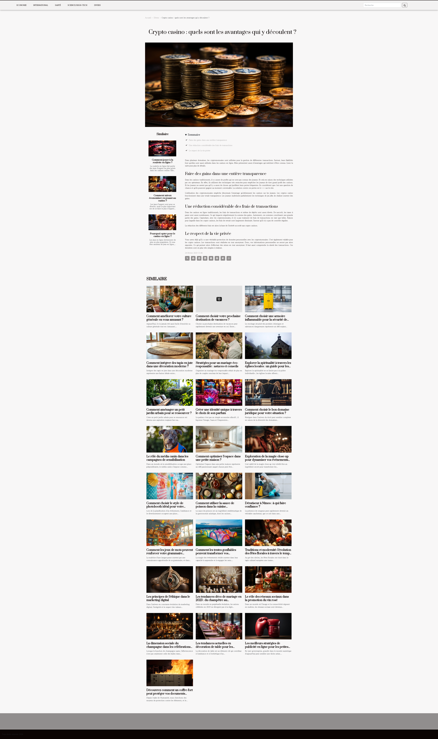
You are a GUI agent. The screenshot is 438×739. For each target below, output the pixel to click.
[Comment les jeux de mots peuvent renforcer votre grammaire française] (169, 532)
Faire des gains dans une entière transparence (208, 140)
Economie (21, 5)
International (40, 5)
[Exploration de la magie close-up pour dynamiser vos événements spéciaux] (268, 439)
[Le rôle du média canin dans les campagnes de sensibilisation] (169, 439)
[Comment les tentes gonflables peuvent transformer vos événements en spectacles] (219, 532)
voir (263, 188)
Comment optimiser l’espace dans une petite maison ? (218, 458)
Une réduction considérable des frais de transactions (210, 145)
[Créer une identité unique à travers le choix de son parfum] (219, 392)
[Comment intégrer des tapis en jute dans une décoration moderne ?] (169, 345)
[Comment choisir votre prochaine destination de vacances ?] (219, 298)
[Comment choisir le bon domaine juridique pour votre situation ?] (268, 392)
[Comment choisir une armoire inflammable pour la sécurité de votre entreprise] (268, 298)
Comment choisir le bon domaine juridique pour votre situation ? (267, 411)
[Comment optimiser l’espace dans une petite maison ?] (219, 439)
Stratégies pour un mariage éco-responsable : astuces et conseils (217, 364)
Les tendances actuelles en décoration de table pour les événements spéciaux (214, 646)
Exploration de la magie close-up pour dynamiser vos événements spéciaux (267, 460)
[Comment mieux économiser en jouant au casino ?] (162, 184)
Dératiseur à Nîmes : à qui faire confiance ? (265, 505)
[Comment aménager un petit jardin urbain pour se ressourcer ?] (169, 392)
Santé (58, 5)
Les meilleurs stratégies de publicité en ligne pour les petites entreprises (266, 646)
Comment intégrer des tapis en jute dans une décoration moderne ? (169, 364)
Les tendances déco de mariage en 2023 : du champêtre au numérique (218, 600)
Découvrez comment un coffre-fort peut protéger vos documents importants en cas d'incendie (169, 693)
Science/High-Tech (77, 5)
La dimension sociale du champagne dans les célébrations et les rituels (168, 646)
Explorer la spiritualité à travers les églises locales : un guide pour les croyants (268, 366)
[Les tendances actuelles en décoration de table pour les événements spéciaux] (219, 626)
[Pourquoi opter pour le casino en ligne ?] (162, 222)
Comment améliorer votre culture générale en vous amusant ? (168, 317)
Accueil (148, 17)
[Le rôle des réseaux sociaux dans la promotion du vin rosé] (268, 579)
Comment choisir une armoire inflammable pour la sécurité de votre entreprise (266, 319)
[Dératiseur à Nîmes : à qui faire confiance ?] (268, 485)
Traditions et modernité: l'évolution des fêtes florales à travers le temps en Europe (268, 553)
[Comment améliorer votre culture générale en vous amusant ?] (169, 298)
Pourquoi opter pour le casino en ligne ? (162, 235)
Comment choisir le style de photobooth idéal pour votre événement (165, 506)
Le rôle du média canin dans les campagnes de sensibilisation (167, 458)
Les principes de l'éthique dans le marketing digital (168, 598)
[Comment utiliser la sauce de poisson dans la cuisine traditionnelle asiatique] (219, 485)
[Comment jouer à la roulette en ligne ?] (162, 148)
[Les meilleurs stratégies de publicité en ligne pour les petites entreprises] (268, 626)
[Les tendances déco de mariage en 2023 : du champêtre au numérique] (219, 579)
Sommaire (194, 135)
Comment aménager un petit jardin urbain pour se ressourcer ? (169, 411)
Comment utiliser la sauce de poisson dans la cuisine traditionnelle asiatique (215, 506)
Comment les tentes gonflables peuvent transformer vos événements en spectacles (216, 553)
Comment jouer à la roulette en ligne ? (162, 161)
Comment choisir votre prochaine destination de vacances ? (218, 317)
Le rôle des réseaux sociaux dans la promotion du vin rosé (267, 598)
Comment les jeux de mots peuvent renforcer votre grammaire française (169, 553)
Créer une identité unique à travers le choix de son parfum (219, 411)
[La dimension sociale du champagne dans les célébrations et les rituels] (169, 626)
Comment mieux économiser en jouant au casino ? (162, 198)
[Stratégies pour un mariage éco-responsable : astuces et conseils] (219, 345)
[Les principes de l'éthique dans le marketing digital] (169, 579)
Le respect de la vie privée (199, 150)
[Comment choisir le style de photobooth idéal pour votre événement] (169, 485)
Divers (97, 5)
